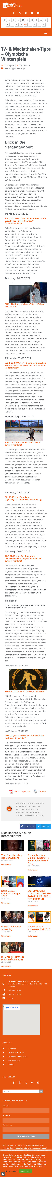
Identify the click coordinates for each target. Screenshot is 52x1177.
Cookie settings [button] (11, 1171)
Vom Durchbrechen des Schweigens (11, 856)
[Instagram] (20, 13)
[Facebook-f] (13, 13)
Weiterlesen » (6, 864)
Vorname (6, 1106)
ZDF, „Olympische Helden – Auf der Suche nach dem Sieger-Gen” (24, 736)
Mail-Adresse (7, 1125)
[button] (46, 32)
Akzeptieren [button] (26, 1171)
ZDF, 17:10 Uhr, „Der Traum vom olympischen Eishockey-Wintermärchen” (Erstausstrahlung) (23, 558)
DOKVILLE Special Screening (11, 928)
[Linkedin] (38, 13)
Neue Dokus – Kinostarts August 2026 (11, 894)
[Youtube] (32, 13)
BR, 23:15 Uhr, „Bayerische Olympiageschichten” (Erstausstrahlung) (23, 498)
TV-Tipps (21, 68)
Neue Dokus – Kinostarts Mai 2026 (39, 928)
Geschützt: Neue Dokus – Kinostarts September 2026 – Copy (38, 859)
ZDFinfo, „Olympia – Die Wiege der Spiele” (25, 691)
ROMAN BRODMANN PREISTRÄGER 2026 (12, 958)
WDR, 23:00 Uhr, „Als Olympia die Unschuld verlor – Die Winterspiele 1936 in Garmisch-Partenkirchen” (25, 365)
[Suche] (41, 1091)
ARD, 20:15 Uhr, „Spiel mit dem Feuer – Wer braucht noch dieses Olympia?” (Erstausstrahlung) (25, 220)
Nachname (6, 1115)
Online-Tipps (10, 68)
